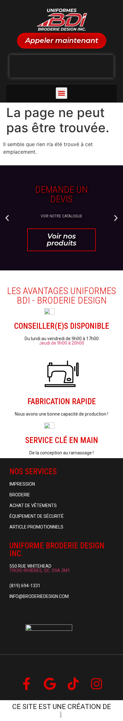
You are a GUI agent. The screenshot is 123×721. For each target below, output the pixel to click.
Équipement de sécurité (36, 516)
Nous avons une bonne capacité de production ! (61, 414)
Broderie (19, 494)
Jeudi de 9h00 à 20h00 (61, 343)
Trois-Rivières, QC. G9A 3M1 (39, 570)
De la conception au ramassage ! (61, 452)
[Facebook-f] (26, 684)
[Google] (50, 684)
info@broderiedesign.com (39, 596)
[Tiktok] (73, 684)
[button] (61, 93)
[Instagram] (96, 684)
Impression (22, 484)
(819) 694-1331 (24, 585)
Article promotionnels (36, 526)
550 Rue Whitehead (30, 566)
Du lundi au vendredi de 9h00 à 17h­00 (62, 338)
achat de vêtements (33, 505)
